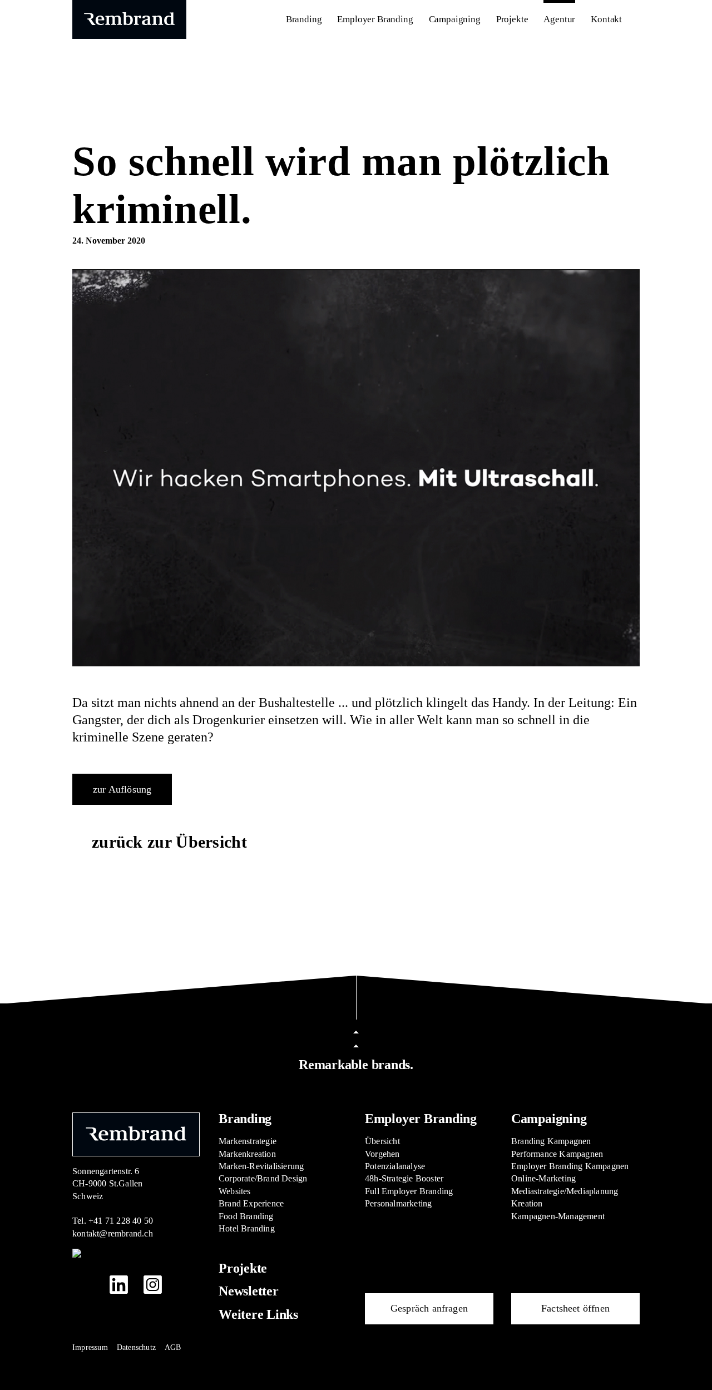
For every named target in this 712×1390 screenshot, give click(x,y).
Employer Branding (421, 1118)
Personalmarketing (398, 1203)
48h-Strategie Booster (404, 1178)
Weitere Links (258, 1314)
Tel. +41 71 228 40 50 (112, 1220)
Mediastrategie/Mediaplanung (564, 1191)
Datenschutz (136, 1347)
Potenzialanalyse (395, 1166)
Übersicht (382, 1141)
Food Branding (246, 1216)
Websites (235, 1191)
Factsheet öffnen (575, 1308)
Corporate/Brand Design (263, 1178)
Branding (245, 1118)
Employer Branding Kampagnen (570, 1166)
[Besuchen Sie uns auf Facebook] (84, 1284)
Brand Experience (251, 1203)
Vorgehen (382, 1154)
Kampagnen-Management (558, 1216)
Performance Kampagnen (557, 1154)
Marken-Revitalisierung (261, 1166)
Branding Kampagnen (551, 1141)
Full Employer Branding (409, 1191)
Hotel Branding (247, 1228)
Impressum (90, 1347)
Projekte (243, 1268)
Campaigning (548, 1118)
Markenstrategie (247, 1141)
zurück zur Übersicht (169, 842)
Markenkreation (247, 1154)
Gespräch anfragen (429, 1308)
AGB (173, 1347)
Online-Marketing (543, 1178)
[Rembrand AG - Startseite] (136, 1133)
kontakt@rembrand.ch (112, 1233)
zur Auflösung (122, 789)
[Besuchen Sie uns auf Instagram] (152, 1284)
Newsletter (249, 1291)
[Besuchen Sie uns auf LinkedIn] (118, 1284)
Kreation (527, 1203)
